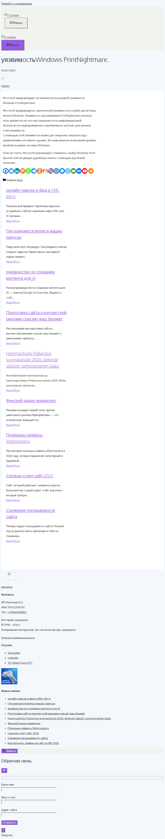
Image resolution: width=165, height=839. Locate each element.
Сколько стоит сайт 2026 (29, 475)
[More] (90, 171)
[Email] (73, 171)
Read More (13, 221)
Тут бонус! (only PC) (20, 662)
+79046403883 (17, 612)
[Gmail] (45, 171)
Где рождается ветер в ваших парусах (31, 703)
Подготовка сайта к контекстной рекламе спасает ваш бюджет (46, 713)
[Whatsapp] (28, 171)
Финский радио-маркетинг (31, 400)
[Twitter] (11, 171)
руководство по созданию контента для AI (34, 708)
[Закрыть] (4, 770)
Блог (20, 180)
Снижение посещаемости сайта (28, 738)
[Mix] (22, 171)
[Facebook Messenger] (62, 171)
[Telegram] (34, 171)
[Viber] (51, 171)
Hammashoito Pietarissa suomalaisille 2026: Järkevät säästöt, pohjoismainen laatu (32, 359)
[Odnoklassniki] (39, 171)
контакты (6, 587)
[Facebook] (6, 171)
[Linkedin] (17, 171)
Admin (5, 86)
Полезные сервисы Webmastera (28, 728)
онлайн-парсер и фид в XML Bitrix (29, 698)
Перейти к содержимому (16, 3)
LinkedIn (13, 657)
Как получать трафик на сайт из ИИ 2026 (33, 743)
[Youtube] (84, 171)
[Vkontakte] (79, 171)
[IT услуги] (8, 37)
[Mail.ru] (56, 171)
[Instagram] (68, 171)
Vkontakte (14, 653)
